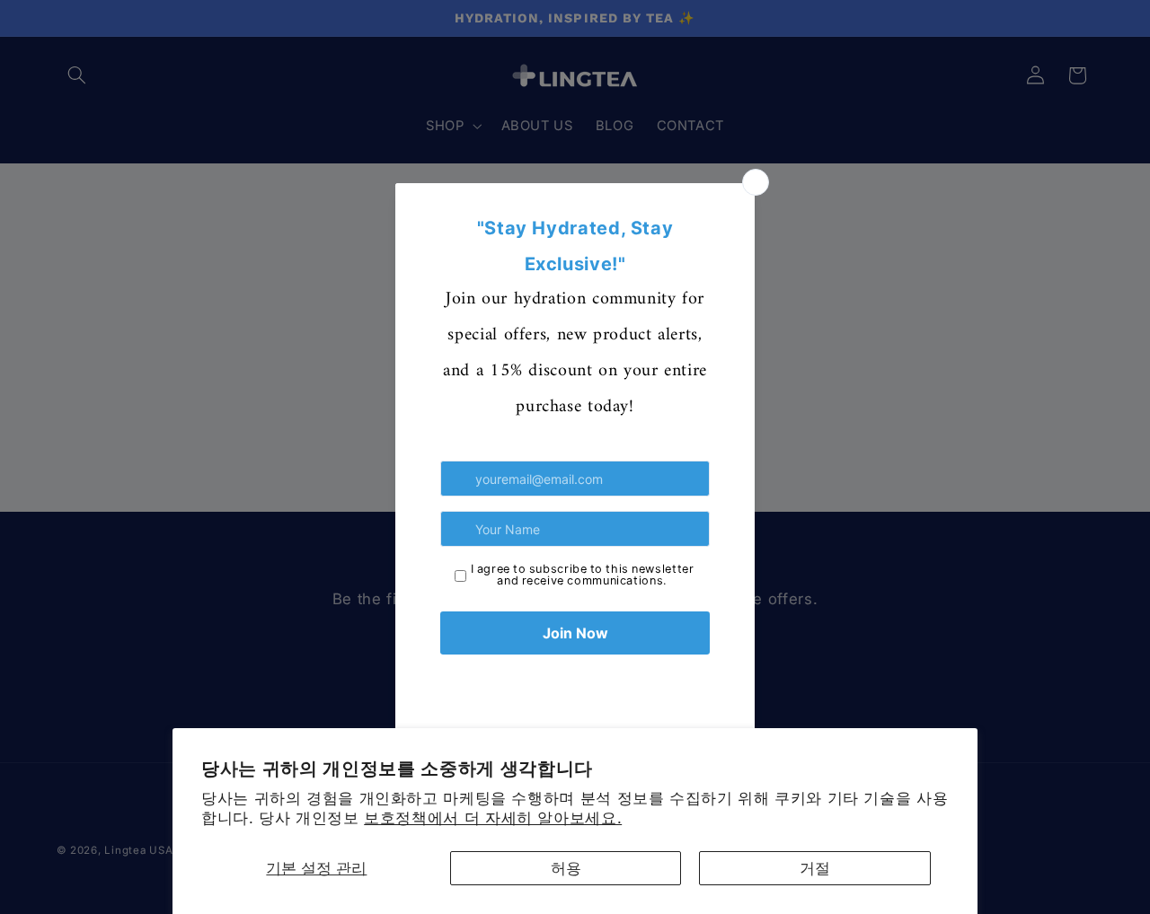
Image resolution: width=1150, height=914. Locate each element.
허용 (566, 868)
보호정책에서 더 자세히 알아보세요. (493, 818)
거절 (815, 868)
